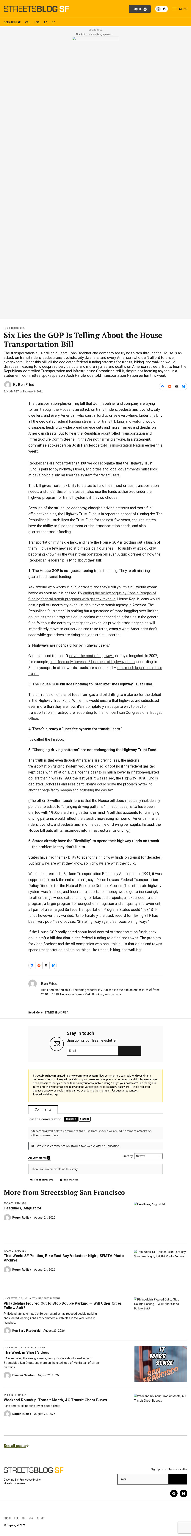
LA (45, 22)
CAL (27, 22)
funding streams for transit (90, 421)
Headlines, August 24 (22, 1208)
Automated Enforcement (44, 1298)
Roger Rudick (21, 1217)
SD (53, 22)
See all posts (15, 1445)
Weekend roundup (15, 1395)
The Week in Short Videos (26, 1352)
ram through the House (52, 409)
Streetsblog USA (14, 328)
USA (37, 22)
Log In (137, 9)
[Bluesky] (183, 1493)
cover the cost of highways (91, 656)
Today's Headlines (15, 1203)
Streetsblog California (21, 1347)
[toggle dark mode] (161, 9)
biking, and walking (129, 421)
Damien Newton (23, 1375)
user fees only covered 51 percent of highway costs (92, 661)
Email (72, 1050)
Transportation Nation (126, 445)
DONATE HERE (12, 22)
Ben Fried (26, 384)
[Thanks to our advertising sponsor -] (95, 176)
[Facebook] (174, 1493)
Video (41, 1347)
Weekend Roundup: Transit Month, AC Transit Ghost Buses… (57, 1400)
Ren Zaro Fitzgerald (26, 1330)
